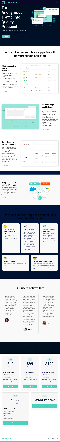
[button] (56, 2)
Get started (5, 36)
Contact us (44, 406)
